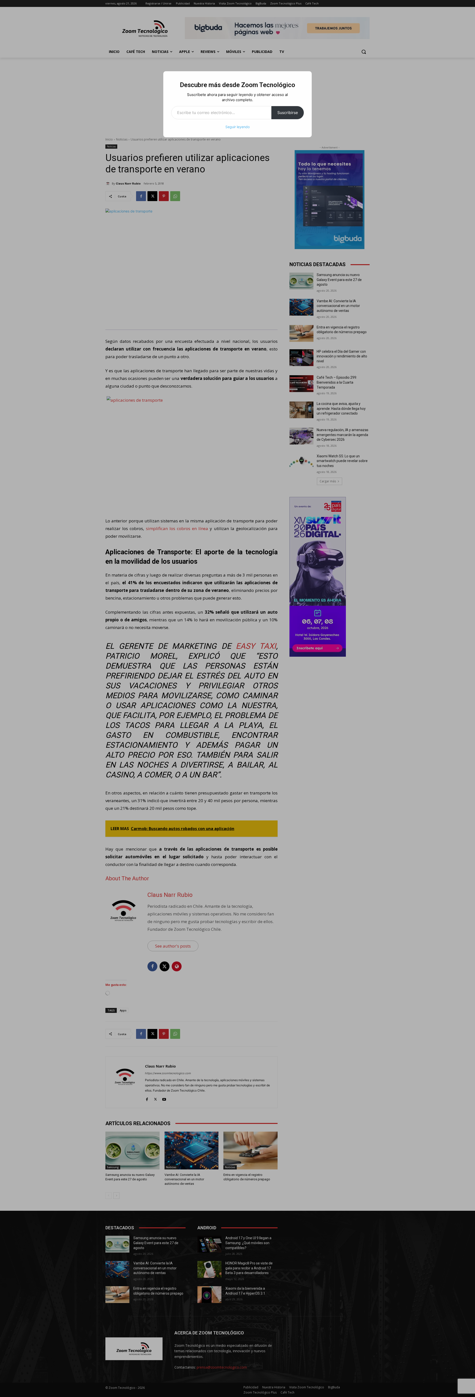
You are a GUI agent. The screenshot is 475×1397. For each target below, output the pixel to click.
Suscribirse (287, 112)
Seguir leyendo (237, 127)
